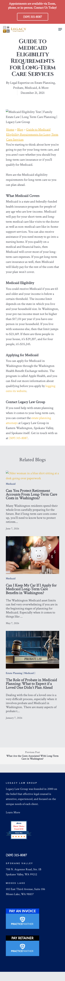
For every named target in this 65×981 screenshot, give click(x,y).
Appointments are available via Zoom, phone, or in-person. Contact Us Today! (32, 6)
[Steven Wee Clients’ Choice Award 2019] (19, 839)
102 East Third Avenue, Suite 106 (25, 889)
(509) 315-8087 (18, 438)
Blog (20, 129)
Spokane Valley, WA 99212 (21, 874)
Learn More (13, 812)
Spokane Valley (19, 863)
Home (10, 129)
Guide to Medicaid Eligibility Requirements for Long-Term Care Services (32, 134)
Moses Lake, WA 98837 (20, 894)
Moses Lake (15, 883)
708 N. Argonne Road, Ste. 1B (23, 869)
